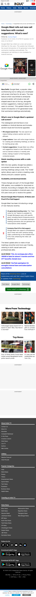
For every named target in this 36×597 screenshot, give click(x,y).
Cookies (6, 591)
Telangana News (23, 513)
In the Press (4, 436)
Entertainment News (7, 479)
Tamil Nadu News (6, 523)
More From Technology (18, 308)
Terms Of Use (16, 574)
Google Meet (16, 284)
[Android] (28, 0)
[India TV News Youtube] (34, 0)
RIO (20, 577)
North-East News (6, 520)
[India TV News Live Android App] (8, 554)
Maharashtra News (23, 508)
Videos (9, 8)
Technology (9, 23)
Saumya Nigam (12, 37)
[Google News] (5, 84)
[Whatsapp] (29, 84)
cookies (7, 595)
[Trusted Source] (15, 84)
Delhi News (4, 511)
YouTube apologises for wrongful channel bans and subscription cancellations (16, 265)
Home (3, 8)
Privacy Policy (27, 574)
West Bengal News (23, 515)
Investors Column (6, 438)
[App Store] (24, 554)
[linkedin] (20, 545)
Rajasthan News (22, 511)
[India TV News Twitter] (32, 0)
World (20, 8)
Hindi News (4, 441)
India (14, 8)
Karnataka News (6, 535)
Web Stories (4, 448)
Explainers (4, 486)
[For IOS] (24, 564)
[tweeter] (7, 545)
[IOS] (27, 0)
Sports (26, 8)
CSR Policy (13, 577)
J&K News (4, 532)
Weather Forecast (6, 457)
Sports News (5, 481)
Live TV (3, 443)
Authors (3, 446)
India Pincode (5, 459)
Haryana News (5, 513)
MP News (4, 518)
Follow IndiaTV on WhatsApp (16, 289)
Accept (16, 595)
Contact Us (4, 426)
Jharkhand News (6, 515)
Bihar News (4, 508)
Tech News (5, 284)
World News (4, 472)
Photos (3, 474)
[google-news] (25, 545)
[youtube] (16, 545)
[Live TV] (33, 4)
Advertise (4, 431)
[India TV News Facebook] (31, 0)
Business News (5, 489)
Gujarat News (5, 530)
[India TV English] (19, 4)
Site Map (7, 574)
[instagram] (12, 545)
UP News (4, 525)
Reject (26, 595)
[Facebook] (3, 545)
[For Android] (8, 564)
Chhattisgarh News (6, 528)
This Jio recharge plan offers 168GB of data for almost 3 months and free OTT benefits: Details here (17, 256)
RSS (24, 577)
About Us (4, 429)
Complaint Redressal (7, 434)
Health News (5, 491)
